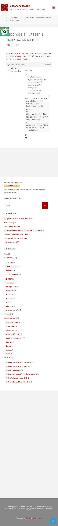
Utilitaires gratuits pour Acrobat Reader (19, 362)
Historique (9, 262)
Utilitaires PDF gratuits (13, 370)
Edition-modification (12, 334)
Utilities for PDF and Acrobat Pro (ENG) (18, 382)
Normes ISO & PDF (11, 266)
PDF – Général (35, 53)
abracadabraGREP (12, 322)
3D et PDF (9, 279)
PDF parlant (9, 306)
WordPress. (37, 518)
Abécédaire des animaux (12, 226)
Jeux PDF (8, 294)
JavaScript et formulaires (14, 338)
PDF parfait (7, 314)
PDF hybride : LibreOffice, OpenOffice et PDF (18, 219)
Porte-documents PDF (12, 310)
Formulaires (10, 291)
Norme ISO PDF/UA (10, 223)
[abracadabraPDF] (4, 7)
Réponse (14, 18)
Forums (25, 53)
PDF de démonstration (11, 274)
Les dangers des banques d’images (15, 238)
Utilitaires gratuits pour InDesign (17, 366)
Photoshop (9, 346)
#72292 (48, 64)
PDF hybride (9, 270)
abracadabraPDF (13, 53)
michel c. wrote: (34, 76)
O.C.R (7, 302)
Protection (9, 354)
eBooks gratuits (11, 287)
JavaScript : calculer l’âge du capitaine (16, 234)
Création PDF (10, 330)
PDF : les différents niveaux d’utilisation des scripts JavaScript (24, 230)
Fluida (28, 518)
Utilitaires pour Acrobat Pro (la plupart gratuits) (21, 374)
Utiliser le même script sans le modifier (28, 54)
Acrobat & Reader (11, 326)
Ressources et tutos (10, 318)
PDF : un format (9, 258)
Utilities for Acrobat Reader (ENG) (16, 378)
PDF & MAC (9, 342)
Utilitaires (7, 358)
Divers (6, 254)
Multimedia (9, 298)
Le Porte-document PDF (11, 242)
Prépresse (9, 350)
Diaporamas (10, 283)
